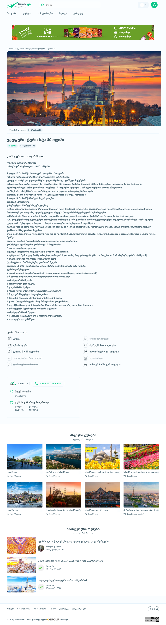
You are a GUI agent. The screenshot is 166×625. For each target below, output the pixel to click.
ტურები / (21, 48)
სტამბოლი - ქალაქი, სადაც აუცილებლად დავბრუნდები (73, 541)
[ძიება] (42, 5)
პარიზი (141, 514)
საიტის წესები (79, 609)
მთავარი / (11, 48)
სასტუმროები (45, 13)
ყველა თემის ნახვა (82, 533)
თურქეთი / (41, 48)
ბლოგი (63, 13)
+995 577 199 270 (50, 383)
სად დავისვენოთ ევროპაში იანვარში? (62, 580)
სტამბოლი (52, 48)
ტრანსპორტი (40, 609)
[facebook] (150, 608)
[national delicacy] (83, 32)
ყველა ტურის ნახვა (82, 439)
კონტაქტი (78, 13)
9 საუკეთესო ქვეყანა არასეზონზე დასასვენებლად (70, 560)
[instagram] (156, 608)
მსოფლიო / (30, 48)
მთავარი (12, 13)
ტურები (27, 13)
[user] (154, 5)
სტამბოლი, (132, 514)
